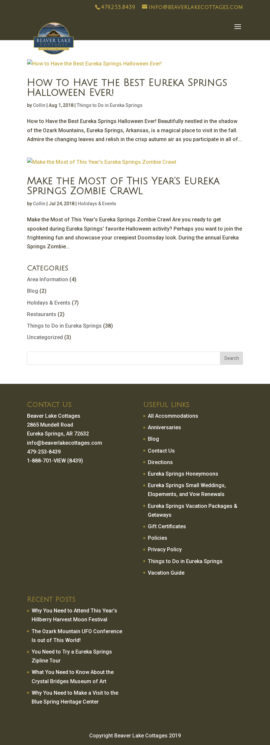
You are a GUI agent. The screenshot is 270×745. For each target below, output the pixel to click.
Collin (39, 105)
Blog (32, 291)
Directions (160, 462)
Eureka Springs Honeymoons (183, 474)
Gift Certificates (167, 526)
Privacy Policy (165, 549)
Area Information (47, 279)
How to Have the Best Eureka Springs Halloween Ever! (127, 87)
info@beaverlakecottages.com (64, 443)
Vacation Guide (166, 573)
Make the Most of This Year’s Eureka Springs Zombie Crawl (123, 186)
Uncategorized (45, 337)
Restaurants (41, 314)
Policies (157, 538)
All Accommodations (173, 416)
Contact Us (161, 451)
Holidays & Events (97, 203)
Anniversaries (164, 427)
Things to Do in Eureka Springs (110, 105)
